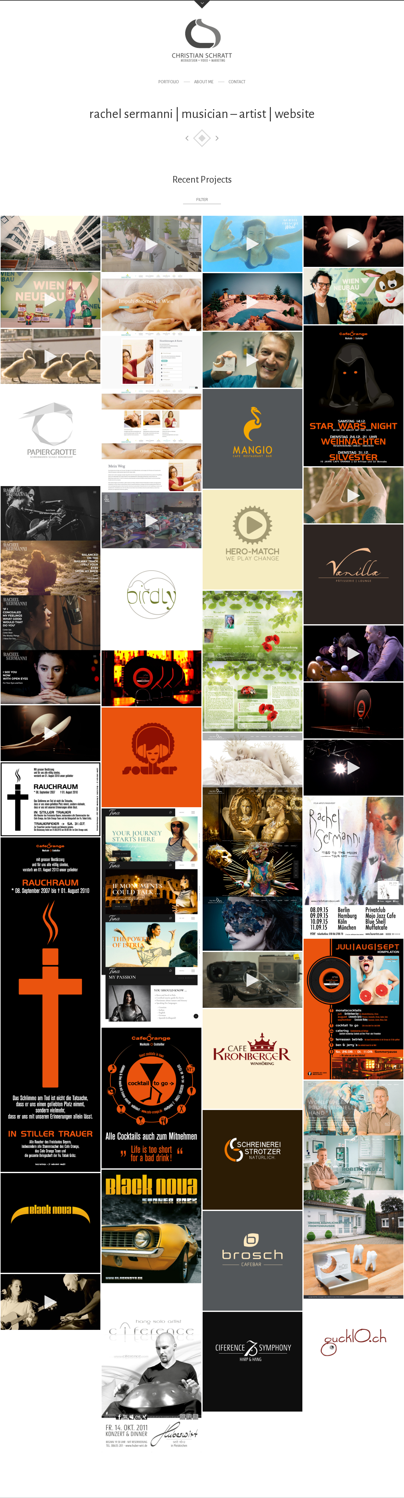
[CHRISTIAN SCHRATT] (202, 43)
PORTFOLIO (168, 82)
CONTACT (237, 82)
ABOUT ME (203, 82)
